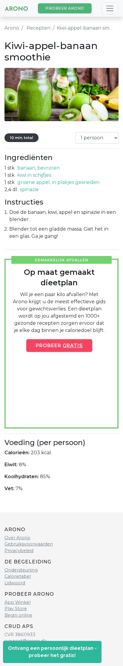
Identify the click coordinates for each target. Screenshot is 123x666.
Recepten (38, 28)
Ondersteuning (21, 570)
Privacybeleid (18, 550)
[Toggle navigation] (110, 8)
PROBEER (59, 345)
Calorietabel (17, 576)
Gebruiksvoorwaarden (28, 544)
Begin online (18, 615)
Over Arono (17, 537)
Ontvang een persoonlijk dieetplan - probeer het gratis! (52, 651)
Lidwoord (14, 583)
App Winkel (17, 602)
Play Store (15, 608)
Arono (11, 28)
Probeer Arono (64, 8)
